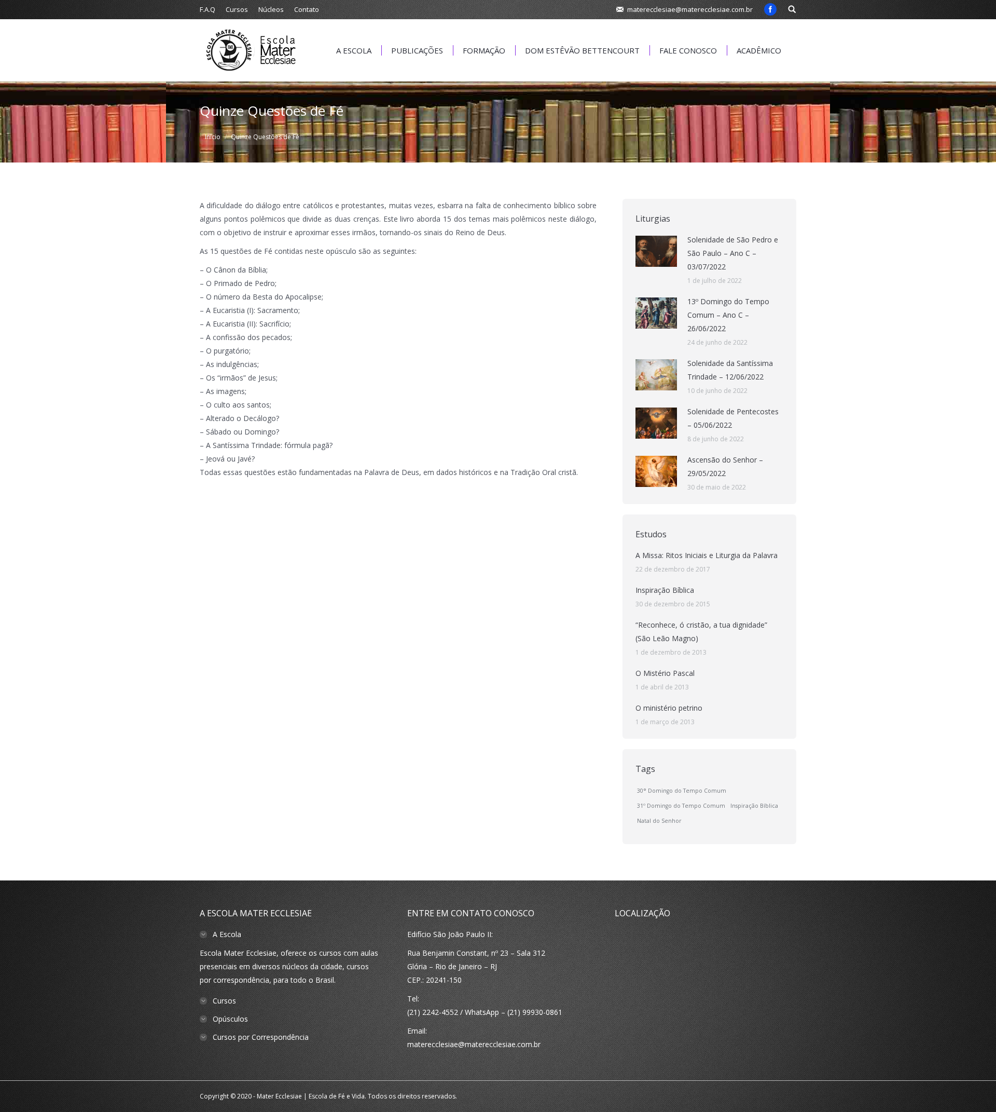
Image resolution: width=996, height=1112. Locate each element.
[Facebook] (770, 9)
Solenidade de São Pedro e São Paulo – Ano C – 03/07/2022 (732, 253)
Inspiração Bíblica (664, 590)
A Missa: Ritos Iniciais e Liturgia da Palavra (706, 555)
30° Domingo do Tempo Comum (681, 790)
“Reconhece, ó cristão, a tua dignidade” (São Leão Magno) (701, 631)
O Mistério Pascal (665, 673)
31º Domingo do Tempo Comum (681, 805)
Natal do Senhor (659, 820)
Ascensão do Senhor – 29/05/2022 (725, 466)
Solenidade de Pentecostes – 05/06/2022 (733, 418)
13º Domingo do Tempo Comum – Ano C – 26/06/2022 (728, 314)
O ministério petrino (668, 708)
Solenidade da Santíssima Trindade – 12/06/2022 (730, 370)
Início (212, 136)
